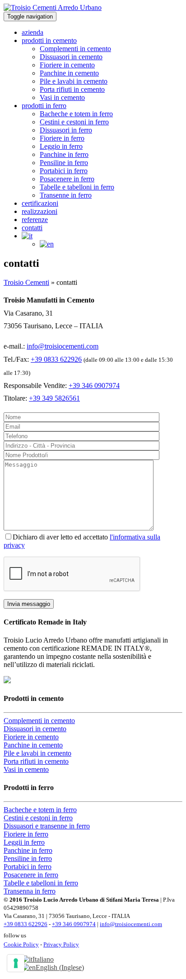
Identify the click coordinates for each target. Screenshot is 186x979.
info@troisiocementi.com (62, 346)
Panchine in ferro (64, 154)
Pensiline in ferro (64, 162)
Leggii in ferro (24, 842)
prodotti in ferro (44, 105)
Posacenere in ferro (67, 179)
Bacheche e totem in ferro (76, 114)
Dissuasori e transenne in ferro (47, 826)
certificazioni (40, 203)
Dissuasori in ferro (66, 130)
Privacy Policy (61, 944)
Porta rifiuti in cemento (72, 89)
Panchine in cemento (69, 73)
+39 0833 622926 (56, 359)
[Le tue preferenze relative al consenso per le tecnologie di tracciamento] (15, 963)
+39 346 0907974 (94, 385)
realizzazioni (39, 211)
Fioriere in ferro (62, 138)
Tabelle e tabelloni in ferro (77, 187)
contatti (32, 228)
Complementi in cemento (75, 48)
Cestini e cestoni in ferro (74, 122)
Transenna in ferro (30, 891)
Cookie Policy (21, 944)
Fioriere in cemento (67, 65)
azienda (32, 32)
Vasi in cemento (62, 97)
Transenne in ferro (66, 195)
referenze (35, 219)
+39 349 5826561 (54, 398)
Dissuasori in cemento (71, 57)
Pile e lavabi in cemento (73, 81)
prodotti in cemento (49, 40)
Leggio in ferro (61, 146)
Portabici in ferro (64, 171)
